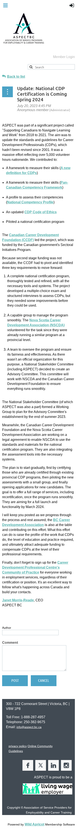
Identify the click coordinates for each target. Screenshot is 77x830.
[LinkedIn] (53, 765)
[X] (40, 765)
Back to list (16, 76)
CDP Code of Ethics (40, 212)
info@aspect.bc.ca (28, 727)
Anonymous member (33, 110)
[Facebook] (27, 765)
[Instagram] (66, 765)
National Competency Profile (30, 202)
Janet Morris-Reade (18, 600)
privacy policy (18, 746)
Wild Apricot (34, 824)
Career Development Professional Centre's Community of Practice (35, 567)
